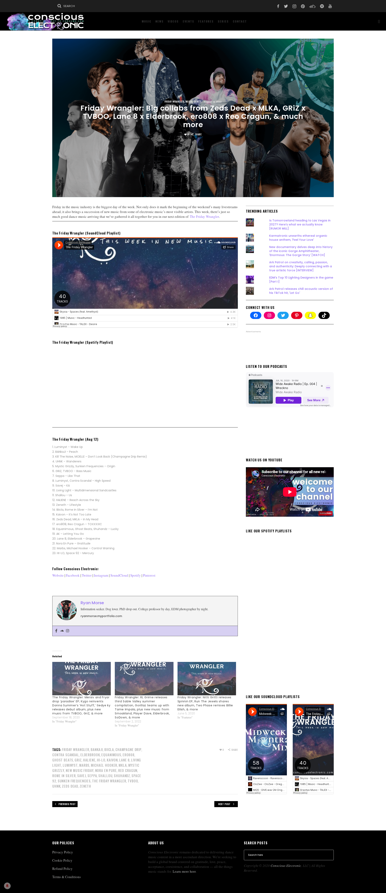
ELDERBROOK (90, 754)
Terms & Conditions (66, 876)
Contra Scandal (65, 754)
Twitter (87, 575)
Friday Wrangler (174, 101)
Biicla (109, 749)
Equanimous (111, 754)
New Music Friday (80, 770)
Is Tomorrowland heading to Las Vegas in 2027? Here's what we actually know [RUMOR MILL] (300, 224)
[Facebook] (56, 631)
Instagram (101, 575)
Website (58, 575)
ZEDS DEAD (70, 786)
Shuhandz (122, 775)
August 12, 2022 (213, 101)
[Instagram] (67, 631)
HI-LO (101, 759)
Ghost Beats (62, 759)
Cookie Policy (62, 860)
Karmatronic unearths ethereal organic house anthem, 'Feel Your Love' (298, 238)
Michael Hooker (104, 765)
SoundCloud (119, 575)
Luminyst (70, 765)
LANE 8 (124, 759)
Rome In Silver (64, 775)
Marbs (84, 765)
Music (189, 101)
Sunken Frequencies (74, 780)
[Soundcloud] (62, 631)
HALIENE (89, 759)
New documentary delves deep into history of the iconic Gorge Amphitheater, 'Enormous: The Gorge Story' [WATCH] (301, 251)
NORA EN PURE (106, 770)
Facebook (73, 575)
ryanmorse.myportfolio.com (101, 616)
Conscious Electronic (286, 865)
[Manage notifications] (7, 886)
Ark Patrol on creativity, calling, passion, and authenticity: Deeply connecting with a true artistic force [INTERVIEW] (300, 266)
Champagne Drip (128, 749)
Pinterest (149, 575)
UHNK (56, 786)
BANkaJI (97, 749)
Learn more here (184, 871)
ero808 (128, 754)
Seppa (92, 775)
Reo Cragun (128, 770)
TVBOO (133, 780)
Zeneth (85, 786)
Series (198, 101)
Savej (81, 775)
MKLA (123, 765)
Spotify (135, 575)
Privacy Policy (62, 852)
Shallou (105, 775)
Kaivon (112, 759)
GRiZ (78, 759)
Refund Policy (62, 868)
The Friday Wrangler (204, 216)
